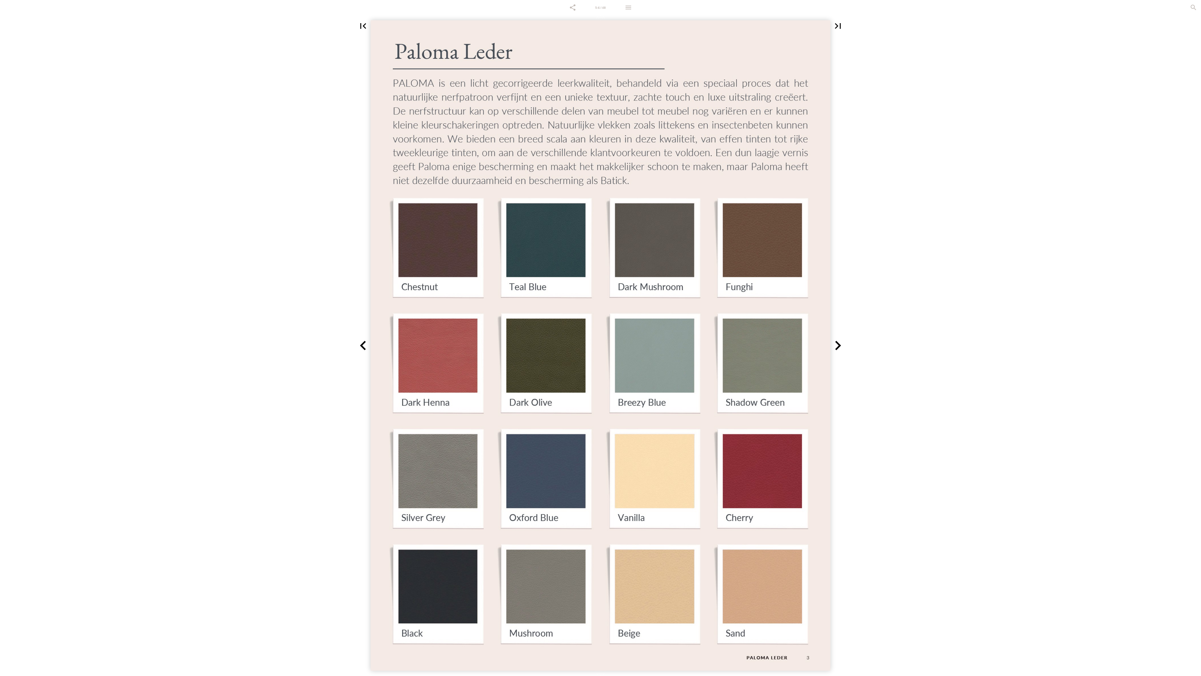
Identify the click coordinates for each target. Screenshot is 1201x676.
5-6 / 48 (600, 7)
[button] (572, 7)
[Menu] (628, 7)
